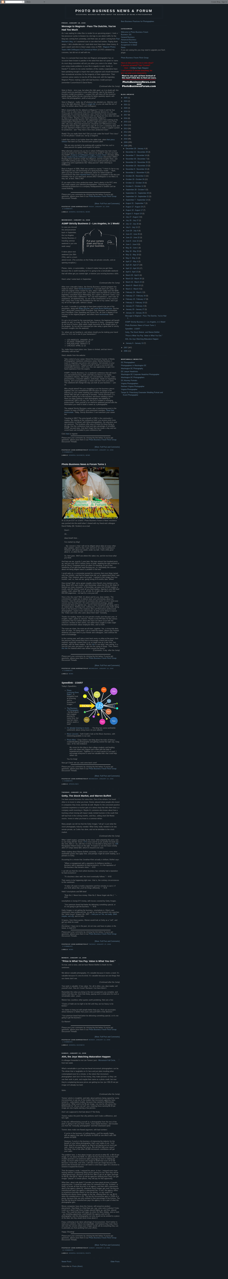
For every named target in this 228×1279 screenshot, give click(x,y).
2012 (126, 132)
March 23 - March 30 (134, 279)
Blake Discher (84, 308)
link (93, 644)
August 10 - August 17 (134, 210)
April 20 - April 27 (132, 265)
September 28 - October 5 (136, 190)
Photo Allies (71, 740)
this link (65, 648)
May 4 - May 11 (132, 258)
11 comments (67, 1250)
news (88, 212)
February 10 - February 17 (136, 299)
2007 (126, 348)
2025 (126, 98)
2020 (126, 108)
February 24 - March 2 (134, 292)
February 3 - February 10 (135, 303)
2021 (126, 105)
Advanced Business (128, 40)
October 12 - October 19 (135, 183)
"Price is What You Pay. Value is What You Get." (89, 961)
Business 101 (126, 35)
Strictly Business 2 (85, 289)
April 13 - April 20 (132, 268)
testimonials (104, 314)
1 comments (67, 781)
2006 (126, 351)
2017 (126, 115)
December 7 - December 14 (136, 155)
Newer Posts (66, 1262)
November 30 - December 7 (136, 159)
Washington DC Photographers (132, 377)
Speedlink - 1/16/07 (72, 682)
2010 (126, 139)
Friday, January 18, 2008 (99, 206)
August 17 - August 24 (134, 207)
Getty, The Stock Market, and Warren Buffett (86, 795)
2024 (126, 101)
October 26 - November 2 (136, 176)
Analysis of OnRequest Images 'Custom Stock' (89, 155)
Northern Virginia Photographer (132, 386)
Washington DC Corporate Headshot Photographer (140, 374)
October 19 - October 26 (135, 179)
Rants (88, 1253)
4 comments (67, 670)
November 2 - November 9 (136, 172)
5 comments (67, 452)
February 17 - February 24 (136, 296)
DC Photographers (128, 362)
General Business (77, 212)
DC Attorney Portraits (129, 380)
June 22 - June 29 (133, 234)
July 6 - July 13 (132, 227)
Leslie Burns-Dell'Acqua (103, 308)
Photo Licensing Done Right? (73, 692)
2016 (126, 118)
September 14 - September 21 (137, 196)
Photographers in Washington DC (133, 365)
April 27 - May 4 (132, 261)
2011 (126, 135)
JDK (116, 844)
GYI (85, 842)
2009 (126, 142)
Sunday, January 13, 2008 (99, 1248)
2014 (126, 125)
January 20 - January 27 (135, 309)
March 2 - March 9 (133, 289)
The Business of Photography (73, 709)
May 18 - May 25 (132, 251)
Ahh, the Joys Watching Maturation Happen (86, 1056)
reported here (85, 175)
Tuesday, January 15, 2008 (100, 944)
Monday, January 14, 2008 (99, 1039)
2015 (126, 122)
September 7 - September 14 (137, 200)
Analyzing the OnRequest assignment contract (85, 157)
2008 (126, 146)
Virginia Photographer (129, 389)
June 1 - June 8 (132, 244)
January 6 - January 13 (135, 343)
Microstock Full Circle (106, 1060)
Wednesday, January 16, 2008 (101, 450)
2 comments (67, 946)
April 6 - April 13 (132, 272)
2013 (126, 129)
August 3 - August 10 (134, 214)
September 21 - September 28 (137, 193)
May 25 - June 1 (132, 248)
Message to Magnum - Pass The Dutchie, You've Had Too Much (89, 28)
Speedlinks (74, 784)
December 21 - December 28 (137, 152)
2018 (126, 111)
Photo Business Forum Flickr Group (102, 196)
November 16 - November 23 (137, 166)
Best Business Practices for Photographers (137, 21)
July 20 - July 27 (132, 220)
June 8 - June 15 (132, 241)
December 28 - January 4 (136, 149)
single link (91, 104)
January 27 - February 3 (135, 306)
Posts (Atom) (77, 1266)
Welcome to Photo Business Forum (134, 32)
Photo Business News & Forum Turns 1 (84, 464)
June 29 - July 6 (132, 231)
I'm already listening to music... (79, 728)
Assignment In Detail (129, 45)
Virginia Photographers (129, 383)
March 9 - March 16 (133, 285)
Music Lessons (73, 734)
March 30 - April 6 (133, 275)
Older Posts (115, 1262)
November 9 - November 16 (136, 169)
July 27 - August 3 (133, 217)
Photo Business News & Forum (114, 11)
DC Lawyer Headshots (129, 371)
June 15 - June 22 (133, 238)
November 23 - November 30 (137, 162)
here (67, 434)
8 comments (67, 208)
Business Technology (129, 42)
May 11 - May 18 (132, 255)
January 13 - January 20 (135, 313)
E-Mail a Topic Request (139, 68)
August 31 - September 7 (135, 203)
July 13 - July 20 (132, 224)
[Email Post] (73, 208)
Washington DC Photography (132, 368)
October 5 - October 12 (135, 186)
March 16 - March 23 (134, 282)
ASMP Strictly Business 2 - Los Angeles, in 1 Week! (91, 223)
